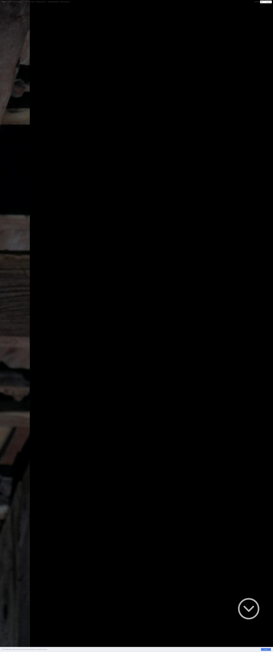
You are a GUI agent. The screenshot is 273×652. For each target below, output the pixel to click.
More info (45, 649)
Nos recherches (18, 1)
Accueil (4, 1)
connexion (257, 1)
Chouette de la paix (29, 1)
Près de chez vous (41, 1)
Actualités (9, 1)
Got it (266, 649)
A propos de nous (65, 1)
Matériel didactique (53, 1)
